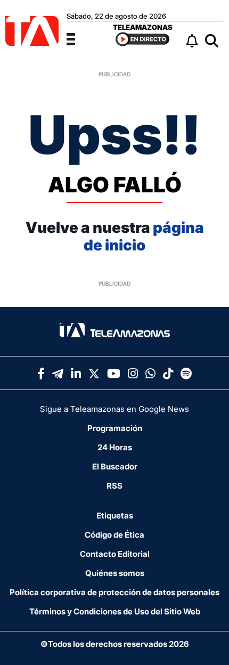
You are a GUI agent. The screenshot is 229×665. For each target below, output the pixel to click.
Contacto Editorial (115, 554)
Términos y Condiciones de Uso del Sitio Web (114, 611)
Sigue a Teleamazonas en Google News (114, 409)
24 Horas (114, 447)
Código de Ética (114, 535)
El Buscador (114, 466)
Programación (114, 428)
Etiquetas (114, 515)
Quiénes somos (114, 573)
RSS (114, 486)
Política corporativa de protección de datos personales (114, 592)
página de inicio (144, 236)
